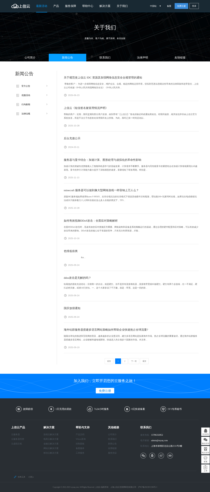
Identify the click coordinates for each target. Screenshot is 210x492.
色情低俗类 (71, 251)
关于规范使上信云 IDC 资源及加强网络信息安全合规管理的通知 (103, 77)
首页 (109, 361)
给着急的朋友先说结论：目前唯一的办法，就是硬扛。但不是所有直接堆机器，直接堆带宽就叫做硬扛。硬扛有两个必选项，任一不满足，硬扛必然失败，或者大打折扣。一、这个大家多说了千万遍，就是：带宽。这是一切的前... (130, 286)
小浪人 (31, 477)
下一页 (134, 361)
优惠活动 (26, 95)
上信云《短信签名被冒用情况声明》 (86, 107)
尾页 (144, 361)
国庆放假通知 (72, 308)
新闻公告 (67, 57)
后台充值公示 (72, 138)
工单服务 (80, 453)
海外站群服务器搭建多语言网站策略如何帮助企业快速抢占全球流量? (106, 329)
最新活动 (41, 6)
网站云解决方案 (51, 448)
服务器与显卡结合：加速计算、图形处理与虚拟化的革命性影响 (102, 159)
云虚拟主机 (16, 444)
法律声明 (142, 57)
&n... (75, 257)
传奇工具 (21, 477)
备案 (169, 6)
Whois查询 (81, 439)
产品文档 (80, 434)
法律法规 (26, 114)
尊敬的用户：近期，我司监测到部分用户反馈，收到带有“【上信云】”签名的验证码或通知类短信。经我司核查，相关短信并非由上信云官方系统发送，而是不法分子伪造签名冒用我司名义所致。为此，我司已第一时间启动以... (130, 116)
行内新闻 (26, 104)
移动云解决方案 (51, 453)
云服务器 (15, 434)
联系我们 (105, 57)
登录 (194, 6)
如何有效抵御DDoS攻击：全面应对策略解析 (91, 220)
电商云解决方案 (51, 439)
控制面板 (80, 444)
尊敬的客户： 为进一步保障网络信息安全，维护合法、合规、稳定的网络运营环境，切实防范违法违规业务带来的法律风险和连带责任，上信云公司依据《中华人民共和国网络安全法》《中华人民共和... (131, 86)
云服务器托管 (17, 439)
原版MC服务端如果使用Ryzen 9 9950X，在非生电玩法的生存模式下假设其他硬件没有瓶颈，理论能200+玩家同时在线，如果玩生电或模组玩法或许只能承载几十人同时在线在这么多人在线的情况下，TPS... (130, 198)
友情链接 (180, 57)
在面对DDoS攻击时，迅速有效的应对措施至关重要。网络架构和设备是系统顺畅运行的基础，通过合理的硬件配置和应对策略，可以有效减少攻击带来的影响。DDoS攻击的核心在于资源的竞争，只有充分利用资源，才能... (131, 229)
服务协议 (112, 453)
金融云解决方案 (51, 444)
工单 (205, 471)
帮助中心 (87, 6)
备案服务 (80, 448)
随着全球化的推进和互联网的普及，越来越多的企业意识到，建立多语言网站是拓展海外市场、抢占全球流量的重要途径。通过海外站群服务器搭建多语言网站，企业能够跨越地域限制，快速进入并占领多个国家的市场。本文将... (130, 338)
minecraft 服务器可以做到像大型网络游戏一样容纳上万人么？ (101, 190)
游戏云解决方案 (51, 434)
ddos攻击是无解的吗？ (77, 277)
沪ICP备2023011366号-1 (147, 487)
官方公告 (26, 86)
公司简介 (30, 57)
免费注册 (181, 6)
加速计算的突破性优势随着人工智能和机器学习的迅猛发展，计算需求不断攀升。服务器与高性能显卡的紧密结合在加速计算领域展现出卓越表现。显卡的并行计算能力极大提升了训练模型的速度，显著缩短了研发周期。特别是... (130, 168)
